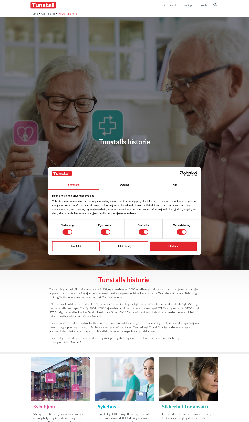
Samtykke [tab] (74, 184)
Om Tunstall (48, 13)
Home (34, 13)
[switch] (105, 232)
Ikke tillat (76, 246)
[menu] (170, 5)
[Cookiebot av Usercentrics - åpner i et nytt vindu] (182, 173)
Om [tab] (175, 184)
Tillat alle (173, 246)
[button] (215, 5)
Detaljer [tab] (124, 184)
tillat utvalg (124, 246)
